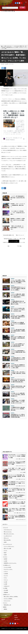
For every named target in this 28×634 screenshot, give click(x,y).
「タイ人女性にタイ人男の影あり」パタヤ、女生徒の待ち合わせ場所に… (18, 213)
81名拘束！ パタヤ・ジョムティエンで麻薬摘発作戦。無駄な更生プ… (18, 205)
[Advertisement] (14, 28)
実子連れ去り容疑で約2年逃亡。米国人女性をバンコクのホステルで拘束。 (18, 387)
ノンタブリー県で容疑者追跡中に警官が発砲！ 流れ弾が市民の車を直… (18, 198)
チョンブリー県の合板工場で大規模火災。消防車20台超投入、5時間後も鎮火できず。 (18, 331)
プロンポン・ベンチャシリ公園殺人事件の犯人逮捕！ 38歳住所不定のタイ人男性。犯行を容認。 (18, 317)
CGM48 (5, 554)
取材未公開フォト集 (7, 604)
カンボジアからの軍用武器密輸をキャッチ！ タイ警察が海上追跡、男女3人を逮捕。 (18, 352)
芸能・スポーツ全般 (7, 548)
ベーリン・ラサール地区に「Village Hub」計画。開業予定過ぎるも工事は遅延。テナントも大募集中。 (18, 281)
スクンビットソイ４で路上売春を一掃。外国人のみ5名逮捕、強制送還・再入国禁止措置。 (16, 476)
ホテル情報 (6, 590)
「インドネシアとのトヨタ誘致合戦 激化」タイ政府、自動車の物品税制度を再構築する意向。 (16, 517)
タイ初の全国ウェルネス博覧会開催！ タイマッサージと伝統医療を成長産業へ (18, 324)
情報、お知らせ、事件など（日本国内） (11, 596)
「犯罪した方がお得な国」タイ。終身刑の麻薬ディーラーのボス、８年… (18, 228)
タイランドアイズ (7, 600)
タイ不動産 (5, 588)
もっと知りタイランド (8, 535)
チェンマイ (6, 575)
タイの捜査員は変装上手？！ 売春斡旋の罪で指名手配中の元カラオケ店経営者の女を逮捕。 (18, 359)
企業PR (24, 472)
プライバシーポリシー (5, 617)
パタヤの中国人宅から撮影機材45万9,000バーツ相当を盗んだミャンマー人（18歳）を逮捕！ (18, 366)
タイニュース (5, 527)
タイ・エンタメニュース (7, 544)
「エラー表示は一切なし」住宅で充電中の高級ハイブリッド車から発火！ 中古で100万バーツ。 (16, 510)
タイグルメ (5, 556)
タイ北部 (5, 581)
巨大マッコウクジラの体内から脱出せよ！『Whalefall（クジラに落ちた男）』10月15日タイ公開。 (18, 309)
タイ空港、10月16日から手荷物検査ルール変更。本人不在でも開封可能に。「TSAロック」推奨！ (16, 497)
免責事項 (16, 617)
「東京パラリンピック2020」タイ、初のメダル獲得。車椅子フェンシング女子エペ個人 (19, 236)
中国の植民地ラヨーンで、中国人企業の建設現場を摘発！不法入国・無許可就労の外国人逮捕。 (18, 416)
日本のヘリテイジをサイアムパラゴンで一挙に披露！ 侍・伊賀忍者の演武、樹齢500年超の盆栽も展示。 (18, 380)
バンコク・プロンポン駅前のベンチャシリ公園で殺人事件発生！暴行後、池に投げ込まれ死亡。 (18, 345)
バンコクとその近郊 (7, 567)
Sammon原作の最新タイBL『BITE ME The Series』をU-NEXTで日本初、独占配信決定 (8, 236)
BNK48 (5, 552)
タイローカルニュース (22, 465)
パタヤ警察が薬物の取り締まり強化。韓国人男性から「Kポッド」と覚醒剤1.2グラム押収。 (18, 302)
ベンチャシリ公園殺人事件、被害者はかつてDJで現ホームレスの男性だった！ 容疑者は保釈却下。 (18, 295)
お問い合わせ (17, 619)
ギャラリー (5, 602)
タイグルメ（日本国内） (8, 598)
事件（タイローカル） (22, 479)
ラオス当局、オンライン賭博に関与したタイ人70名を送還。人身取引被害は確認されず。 (18, 394)
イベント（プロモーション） (9, 546)
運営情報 (3, 619)
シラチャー (6, 571)
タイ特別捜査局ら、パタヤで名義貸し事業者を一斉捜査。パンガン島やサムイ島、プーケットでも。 (18, 402)
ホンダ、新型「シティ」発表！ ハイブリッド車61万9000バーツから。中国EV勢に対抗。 (16, 470)
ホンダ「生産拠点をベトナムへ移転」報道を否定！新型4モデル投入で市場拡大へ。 (16, 503)
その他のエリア (6, 586)
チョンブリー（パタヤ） (8, 569)
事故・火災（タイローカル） (21, 512)
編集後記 (5, 609)
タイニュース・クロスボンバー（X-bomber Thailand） (15, 628)
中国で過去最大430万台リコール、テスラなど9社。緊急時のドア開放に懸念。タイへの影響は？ (18, 288)
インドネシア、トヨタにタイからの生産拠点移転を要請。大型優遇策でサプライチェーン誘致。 (16, 463)
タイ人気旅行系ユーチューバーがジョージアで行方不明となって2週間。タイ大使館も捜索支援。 (16, 483)
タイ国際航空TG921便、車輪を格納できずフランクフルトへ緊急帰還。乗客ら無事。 (18, 409)
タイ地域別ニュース (6, 565)
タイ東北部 (6, 573)
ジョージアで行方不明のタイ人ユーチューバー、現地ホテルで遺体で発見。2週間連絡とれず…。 (16, 490)
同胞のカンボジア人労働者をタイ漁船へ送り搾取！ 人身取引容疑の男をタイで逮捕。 (18, 338)
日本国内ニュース (6, 594)
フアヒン (5, 577)
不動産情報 (6, 592)
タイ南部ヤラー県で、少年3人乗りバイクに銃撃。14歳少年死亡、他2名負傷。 (18, 373)
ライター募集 (4, 615)
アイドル (5, 550)
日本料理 (5, 558)
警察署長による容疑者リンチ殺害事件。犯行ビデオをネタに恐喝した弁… (18, 220)
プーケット (6, 579)
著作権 (15, 615)
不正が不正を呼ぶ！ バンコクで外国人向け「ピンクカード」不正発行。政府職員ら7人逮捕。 (16, 456)
